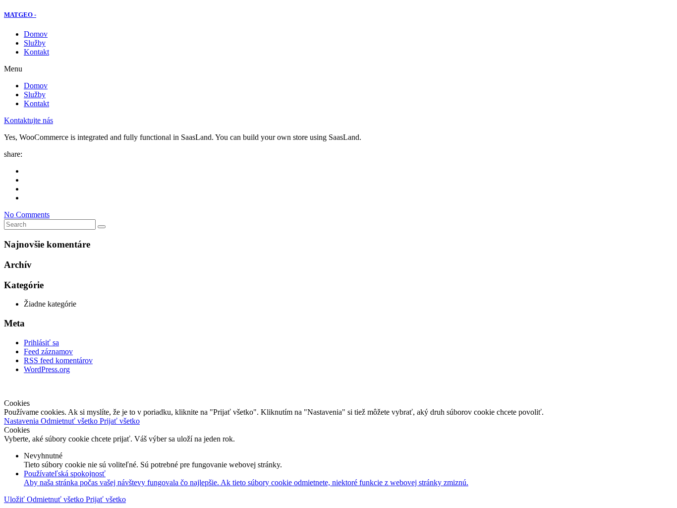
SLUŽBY (272, 386)
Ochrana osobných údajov (414, 386)
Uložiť (15, 499)
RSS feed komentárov (58, 360)
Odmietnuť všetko (70, 421)
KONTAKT (344, 386)
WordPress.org (47, 369)
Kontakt (36, 52)
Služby (35, 43)
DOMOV (234, 386)
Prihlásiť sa (41, 342)
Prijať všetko (120, 421)
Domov (36, 34)
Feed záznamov (48, 351)
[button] (338, 68)
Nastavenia (22, 421)
